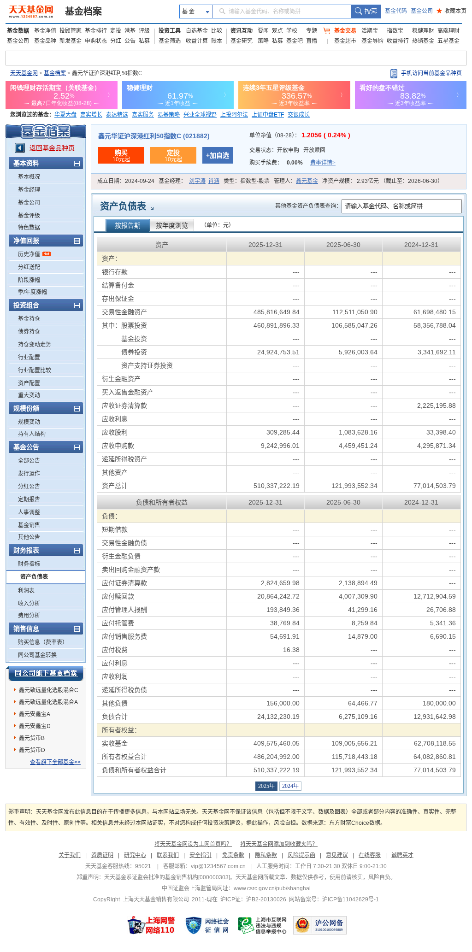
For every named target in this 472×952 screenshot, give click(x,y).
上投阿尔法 (234, 115)
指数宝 (395, 31)
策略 (263, 41)
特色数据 (29, 227)
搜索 (366, 11)
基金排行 (96, 31)
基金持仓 (29, 319)
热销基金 (423, 41)
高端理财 (448, 31)
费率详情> (323, 162)
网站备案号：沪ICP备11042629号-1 (334, 899)
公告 (130, 41)
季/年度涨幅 (32, 292)
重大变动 (29, 395)
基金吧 (294, 41)
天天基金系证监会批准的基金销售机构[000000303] (167, 877)
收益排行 (398, 41)
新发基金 (70, 41)
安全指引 (200, 855)
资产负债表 (34, 577)
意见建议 (337, 855)
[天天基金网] (32, 11)
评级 (144, 31)
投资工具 (170, 31)
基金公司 (422, 11)
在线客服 (370, 855)
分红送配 (29, 267)
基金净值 (45, 31)
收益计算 (197, 41)
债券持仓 (29, 332)
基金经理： (189, 181)
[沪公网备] (320, 925)
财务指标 (29, 564)
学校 (291, 31)
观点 (277, 31)
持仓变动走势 (34, 344)
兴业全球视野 (200, 115)
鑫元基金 (307, 181)
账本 (216, 41)
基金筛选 (170, 41)
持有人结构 (32, 434)
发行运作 (29, 473)
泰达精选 (117, 115)
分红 (115, 41)
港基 (130, 31)
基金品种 (45, 41)
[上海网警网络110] (151, 925)
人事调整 (29, 512)
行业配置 (29, 357)
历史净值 (29, 254)
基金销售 (29, 525)
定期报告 (29, 499)
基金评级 (29, 215)
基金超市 (345, 41)
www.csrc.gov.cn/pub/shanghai (272, 888)
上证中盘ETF (268, 115)
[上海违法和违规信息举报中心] (262, 925)
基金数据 (18, 31)
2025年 (266, 786)
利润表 (26, 591)
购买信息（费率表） (43, 642)
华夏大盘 (65, 115)
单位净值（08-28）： (299, 135)
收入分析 (29, 603)
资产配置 (29, 383)
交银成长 (299, 115)
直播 (311, 41)
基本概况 (29, 177)
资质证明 (102, 855)
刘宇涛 (197, 181)
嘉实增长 (91, 115)
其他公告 (29, 537)
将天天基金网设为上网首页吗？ (193, 844)
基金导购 (372, 41)
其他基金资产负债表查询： (308, 206)
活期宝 (369, 31)
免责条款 (233, 855)
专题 (311, 31)
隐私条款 (266, 855)
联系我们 (168, 855)
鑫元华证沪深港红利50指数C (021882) (154, 136)
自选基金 (197, 31)
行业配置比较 (34, 370)
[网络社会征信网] (207, 925)
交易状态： (287, 150)
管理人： (296, 181)
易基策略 (169, 115)
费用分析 (29, 615)
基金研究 (241, 41)
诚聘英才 (402, 855)
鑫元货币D (32, 750)
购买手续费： (292, 162)
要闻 (263, 31)
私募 (144, 41)
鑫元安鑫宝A (34, 714)
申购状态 (96, 41)
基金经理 (29, 190)
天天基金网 (24, 73)
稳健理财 (423, 31)
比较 (216, 31)
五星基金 (448, 41)
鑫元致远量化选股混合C (48, 690)
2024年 (290, 786)
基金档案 (83, 11)
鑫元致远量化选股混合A (48, 702)
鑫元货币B (32, 738)
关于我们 (70, 855)
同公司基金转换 (37, 655)
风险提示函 (301, 855)
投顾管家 (70, 31)
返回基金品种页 (52, 148)
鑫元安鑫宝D (35, 726)
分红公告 (29, 486)
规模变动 (29, 422)
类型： (247, 181)
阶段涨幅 (29, 280)
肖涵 (213, 181)
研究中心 (135, 855)
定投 (115, 31)
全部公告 (29, 461)
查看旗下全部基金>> (55, 762)
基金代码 (396, 11)
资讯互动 (241, 31)
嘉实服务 (143, 115)
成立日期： (125, 181)
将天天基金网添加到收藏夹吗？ (279, 844)
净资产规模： (382, 181)
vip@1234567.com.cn (218, 866)
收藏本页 (451, 11)
